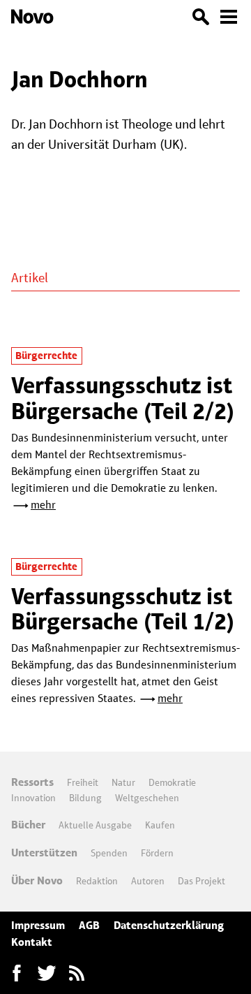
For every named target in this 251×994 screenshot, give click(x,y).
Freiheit (82, 782)
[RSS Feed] (77, 973)
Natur (123, 782)
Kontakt (31, 942)
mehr (43, 504)
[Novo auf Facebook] (17, 973)
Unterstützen (44, 852)
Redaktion (97, 880)
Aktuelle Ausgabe (95, 825)
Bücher (28, 824)
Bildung (85, 797)
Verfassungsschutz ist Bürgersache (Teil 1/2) (123, 609)
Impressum (38, 925)
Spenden (109, 852)
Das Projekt (201, 880)
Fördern (157, 852)
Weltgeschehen (147, 797)
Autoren (148, 880)
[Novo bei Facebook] (47, 973)
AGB (89, 925)
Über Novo (37, 880)
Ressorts (32, 782)
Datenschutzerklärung (169, 925)
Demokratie (172, 782)
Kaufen (160, 825)
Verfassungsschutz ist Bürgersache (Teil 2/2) (123, 398)
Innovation (33, 797)
